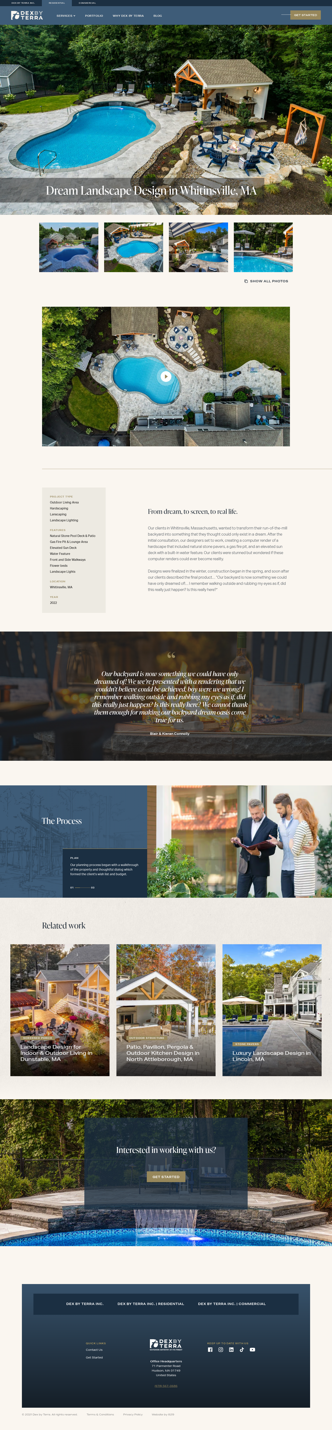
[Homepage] (27, 15)
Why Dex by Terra (128, 16)
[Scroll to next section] (166, 208)
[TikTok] (242, 1349)
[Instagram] (221, 1349)
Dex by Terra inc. (23, 3)
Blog (158, 16)
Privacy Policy (133, 1414)
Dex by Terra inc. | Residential (151, 1304)
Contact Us (94, 1350)
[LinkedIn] (231, 1349)
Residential (57, 3)
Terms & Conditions (100, 1414)
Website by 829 (163, 1414)
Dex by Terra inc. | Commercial (232, 1304)
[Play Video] (166, 376)
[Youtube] (252, 1349)
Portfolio (94, 16)
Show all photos (269, 281)
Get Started (94, 1357)
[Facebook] (210, 1349)
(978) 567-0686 (166, 1386)
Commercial (87, 3)
